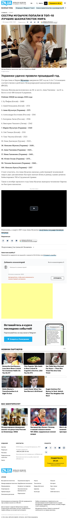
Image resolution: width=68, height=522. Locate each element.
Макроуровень (5, 486)
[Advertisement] (27, 301)
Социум (52, 480)
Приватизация (5, 491)
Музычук (25, 80)
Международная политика (9, 483)
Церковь (36, 489)
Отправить (58, 278)
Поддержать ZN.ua (55, 3)
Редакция (4, 450)
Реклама (4, 452)
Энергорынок (5, 489)
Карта (3, 460)
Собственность (55, 491)
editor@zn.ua (19, 459)
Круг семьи (53, 486)
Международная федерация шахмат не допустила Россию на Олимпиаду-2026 (13, 429)
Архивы (3, 447)
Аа (46, 3)
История (53, 483)
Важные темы (7, 8)
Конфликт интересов (24, 486)
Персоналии (21, 493)
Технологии (37, 483)
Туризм (52, 489)
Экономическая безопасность (22, 489)
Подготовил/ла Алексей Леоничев (17, 247)
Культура (37, 491)
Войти (41, 3)
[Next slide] (65, 7)
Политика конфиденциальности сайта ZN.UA (14, 514)
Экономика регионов (7, 494)
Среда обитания (39, 486)
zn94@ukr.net (38, 454)
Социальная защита (24, 480)
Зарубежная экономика (25, 483)
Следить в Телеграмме (19, 339)
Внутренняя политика (8, 480)
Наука (36, 480)
